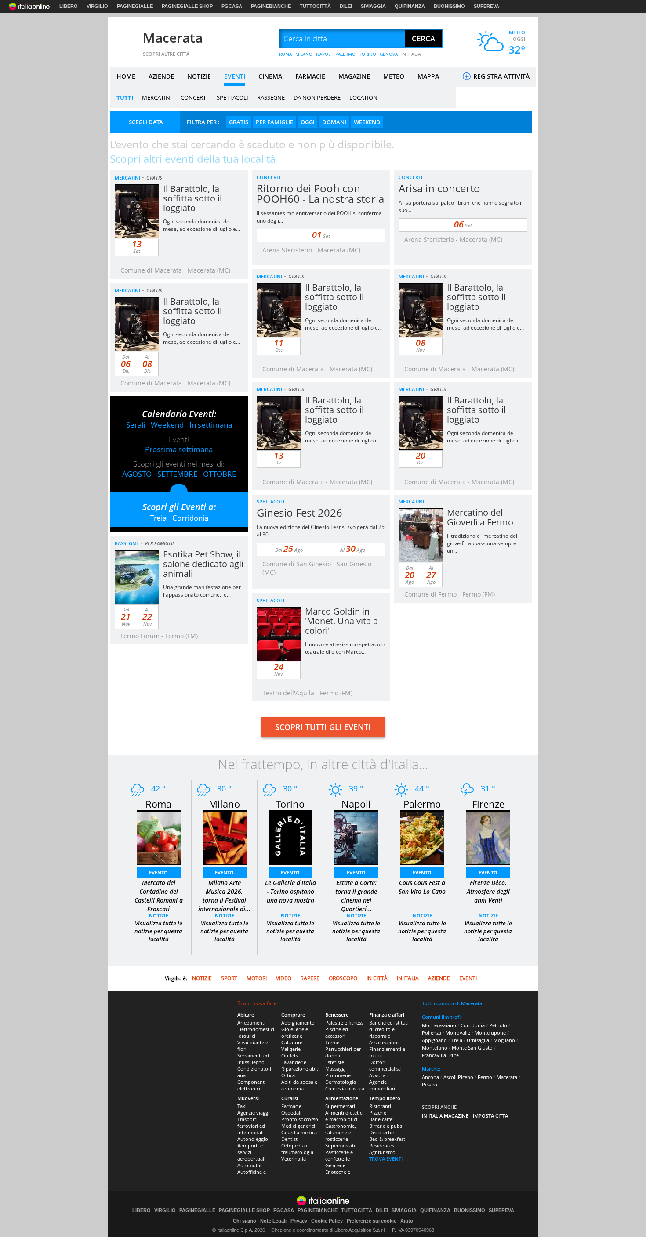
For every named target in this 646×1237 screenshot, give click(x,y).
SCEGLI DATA (146, 122)
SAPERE (310, 978)
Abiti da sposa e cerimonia (299, 1085)
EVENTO (158, 872)
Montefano (434, 1047)
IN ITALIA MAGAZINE (445, 1115)
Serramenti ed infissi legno (253, 1058)
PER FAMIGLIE (274, 122)
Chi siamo (244, 1220)
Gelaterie (335, 1165)
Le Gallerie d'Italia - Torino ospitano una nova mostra (290, 891)
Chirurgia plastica (344, 1088)
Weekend (167, 425)
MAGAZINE (354, 76)
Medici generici (298, 1125)
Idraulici (246, 1035)
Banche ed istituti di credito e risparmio (389, 1029)
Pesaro (429, 1084)
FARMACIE (310, 76)
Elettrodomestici (255, 1029)
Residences (381, 1145)
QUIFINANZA (410, 6)
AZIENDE (161, 76)
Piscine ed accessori (336, 1032)
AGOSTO (137, 474)
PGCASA (231, 6)
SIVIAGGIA (373, 6)
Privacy (298, 1220)
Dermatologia (340, 1082)
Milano (224, 803)
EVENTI (234, 76)
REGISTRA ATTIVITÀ (501, 76)
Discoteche (381, 1132)
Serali (135, 425)
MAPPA (428, 76)
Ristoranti (380, 1106)
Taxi (242, 1106)
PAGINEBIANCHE (271, 6)
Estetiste (334, 1062)
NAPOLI (324, 54)
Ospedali (291, 1112)
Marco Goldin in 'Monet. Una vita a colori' (341, 620)
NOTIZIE (199, 76)
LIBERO (68, 6)
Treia (158, 518)
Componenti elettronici (251, 1085)
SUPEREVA (486, 6)
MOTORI (257, 978)
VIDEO (283, 978)
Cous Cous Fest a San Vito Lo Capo (422, 886)
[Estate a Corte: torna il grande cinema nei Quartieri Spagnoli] (356, 837)
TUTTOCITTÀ (315, 6)
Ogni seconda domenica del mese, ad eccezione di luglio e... (201, 225)
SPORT (229, 978)
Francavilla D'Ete (440, 1055)
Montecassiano (439, 1025)
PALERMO (345, 54)
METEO (393, 76)
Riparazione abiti (300, 1068)
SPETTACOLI (232, 97)
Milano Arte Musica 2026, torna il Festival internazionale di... (224, 895)
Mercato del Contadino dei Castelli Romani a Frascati (158, 895)
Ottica (288, 1075)
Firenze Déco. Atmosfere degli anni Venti (488, 891)
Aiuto (406, 1220)
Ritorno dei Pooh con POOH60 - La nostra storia (320, 193)
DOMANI (334, 122)
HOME (125, 76)
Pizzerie (377, 1112)
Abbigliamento (298, 1022)
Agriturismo (382, 1152)
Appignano (434, 1040)
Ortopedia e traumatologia (297, 1148)
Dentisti (290, 1139)
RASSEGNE (271, 97)
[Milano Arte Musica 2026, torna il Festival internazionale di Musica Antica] (225, 837)
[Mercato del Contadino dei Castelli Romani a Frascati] (159, 837)
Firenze (488, 803)
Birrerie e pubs (385, 1125)
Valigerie (291, 1049)
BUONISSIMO (449, 6)
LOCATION (363, 97)
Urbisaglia (478, 1040)
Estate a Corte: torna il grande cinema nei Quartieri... (356, 895)
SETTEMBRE (177, 474)
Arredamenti (251, 1022)
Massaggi (335, 1068)
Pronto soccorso (299, 1119)
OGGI (308, 122)
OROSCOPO (343, 978)
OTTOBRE (219, 474)
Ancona (430, 1077)
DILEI (346, 6)
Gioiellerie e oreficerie (294, 1032)
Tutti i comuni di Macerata (452, 1003)
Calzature (291, 1042)
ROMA (285, 54)
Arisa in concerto (439, 188)
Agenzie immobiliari (382, 1085)
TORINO (367, 54)
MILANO (303, 54)
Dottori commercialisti (385, 1065)
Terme (332, 1042)
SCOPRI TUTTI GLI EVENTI (323, 727)
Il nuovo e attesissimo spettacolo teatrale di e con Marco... (345, 647)
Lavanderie (293, 1062)
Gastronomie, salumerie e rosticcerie (340, 1132)
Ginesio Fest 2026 (299, 512)
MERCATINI (157, 97)
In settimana (210, 425)
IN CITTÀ (377, 978)
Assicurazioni (384, 1042)
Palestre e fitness (344, 1022)
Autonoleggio (252, 1139)
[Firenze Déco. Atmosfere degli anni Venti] (488, 837)
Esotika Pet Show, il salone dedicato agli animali (203, 563)
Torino (290, 803)
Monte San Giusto (472, 1047)
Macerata (173, 38)
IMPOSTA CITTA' (491, 1115)
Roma (158, 803)
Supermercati (340, 1106)
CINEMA (270, 76)
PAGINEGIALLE (135, 6)
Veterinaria (293, 1158)
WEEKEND (367, 122)
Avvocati (378, 1075)
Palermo (422, 803)
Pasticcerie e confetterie (339, 1155)
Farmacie (291, 1106)
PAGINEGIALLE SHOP (187, 6)
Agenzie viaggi (253, 1112)
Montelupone (490, 1032)
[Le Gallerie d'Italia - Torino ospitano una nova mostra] (290, 837)
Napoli (356, 803)
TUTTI (124, 97)
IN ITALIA (411, 54)
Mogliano (504, 1040)
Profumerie (338, 1075)
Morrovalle (458, 1032)
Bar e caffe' (381, 1119)
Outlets (289, 1055)
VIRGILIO (97, 6)
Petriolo (498, 1025)
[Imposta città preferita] (121, 39)
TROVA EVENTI (386, 1158)
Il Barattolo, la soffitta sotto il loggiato (192, 198)
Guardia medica (299, 1132)
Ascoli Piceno (458, 1077)
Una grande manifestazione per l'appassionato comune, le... (202, 590)
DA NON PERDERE (317, 97)
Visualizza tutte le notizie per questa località (158, 931)
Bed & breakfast (387, 1139)
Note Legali (273, 1220)
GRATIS (238, 122)
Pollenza (431, 1032)
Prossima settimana (179, 449)
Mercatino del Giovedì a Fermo (480, 517)
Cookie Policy (327, 1220)
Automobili (250, 1165)
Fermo (485, 1077)
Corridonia (190, 518)
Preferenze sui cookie (371, 1220)
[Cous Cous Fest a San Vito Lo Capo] (422, 837)
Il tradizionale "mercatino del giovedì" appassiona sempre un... (482, 543)
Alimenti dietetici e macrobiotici (344, 1115)
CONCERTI (194, 97)
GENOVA (389, 54)
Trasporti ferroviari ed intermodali (251, 1126)
